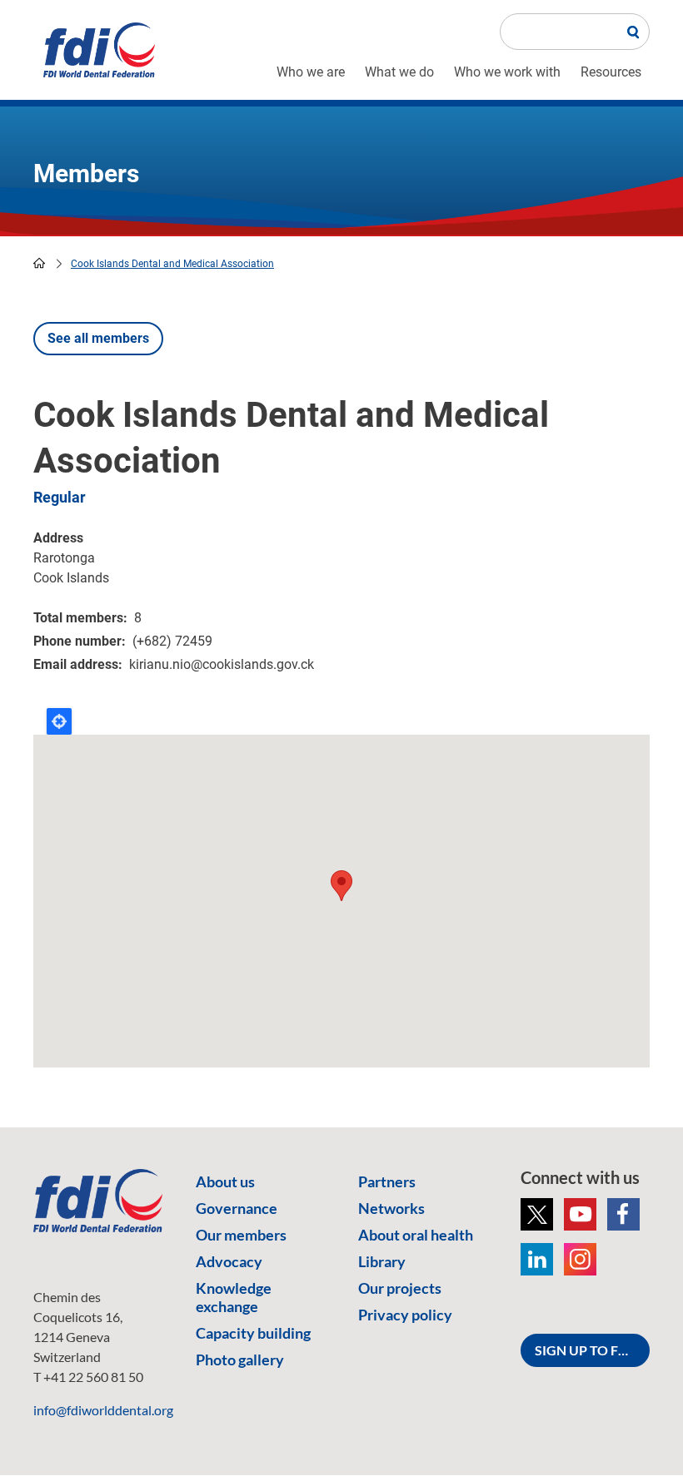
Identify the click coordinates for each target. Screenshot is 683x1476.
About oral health (415, 1235)
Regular (59, 497)
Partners (387, 1181)
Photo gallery (240, 1359)
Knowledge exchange (234, 1297)
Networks (391, 1208)
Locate (59, 721)
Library (382, 1261)
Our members (241, 1235)
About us (225, 1181)
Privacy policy (405, 1314)
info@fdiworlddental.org (103, 1410)
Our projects (399, 1288)
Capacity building (253, 1333)
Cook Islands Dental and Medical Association (172, 264)
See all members (98, 338)
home (39, 263)
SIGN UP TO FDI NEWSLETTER (592, 1350)
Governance (236, 1208)
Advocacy (229, 1261)
